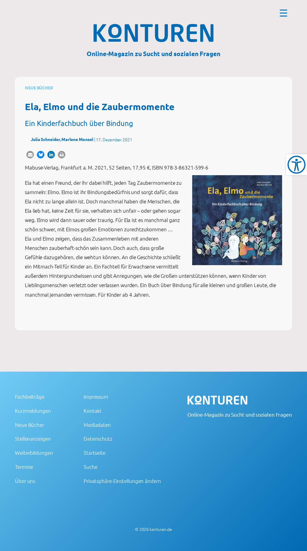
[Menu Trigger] (283, 12)
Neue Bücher (39, 87)
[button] (30, 154)
